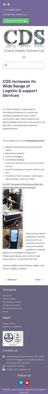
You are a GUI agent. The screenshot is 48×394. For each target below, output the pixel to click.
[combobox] (24, 65)
